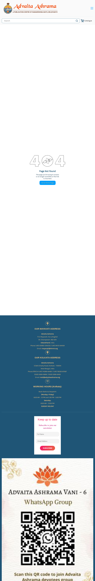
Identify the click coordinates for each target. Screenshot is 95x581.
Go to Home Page (47, 183)
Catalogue (88, 21)
